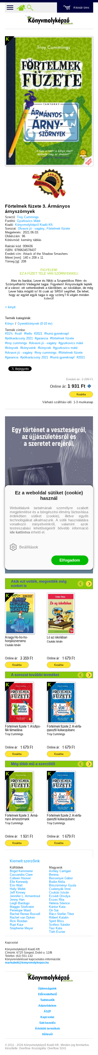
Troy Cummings (28, 217)
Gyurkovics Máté (28, 221)
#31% (9, 333)
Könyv (9, 323)
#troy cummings (16, 343)
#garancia (41, 338)
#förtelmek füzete (62, 338)
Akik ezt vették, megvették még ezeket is (39, 583)
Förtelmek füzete (58, 228)
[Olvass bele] (84, 157)
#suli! (18, 333)
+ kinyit (10, 307)
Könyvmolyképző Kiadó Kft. (34, 224)
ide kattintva (20, 532)
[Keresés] (30, 7)
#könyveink (28, 348)
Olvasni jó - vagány (31, 228)
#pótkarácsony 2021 (19, 338)
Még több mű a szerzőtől (33, 764)
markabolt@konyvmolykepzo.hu (27, 962)
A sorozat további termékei (35, 675)
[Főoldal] (21, 7)
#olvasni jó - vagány (43, 343)
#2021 (38, 333)
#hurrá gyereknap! (56, 333)
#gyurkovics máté (71, 343)
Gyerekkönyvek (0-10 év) (35, 323)
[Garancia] (49, 183)
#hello (28, 333)
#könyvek (11, 348)
